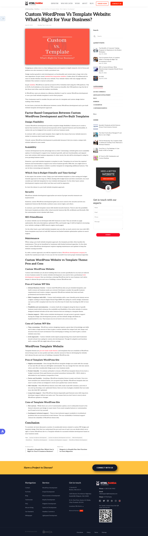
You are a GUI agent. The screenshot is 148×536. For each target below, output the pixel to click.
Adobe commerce (99, 91)
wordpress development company (58, 440)
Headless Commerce (48, 511)
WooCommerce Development (51, 495)
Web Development (77, 437)
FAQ (26, 503)
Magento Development (49, 503)
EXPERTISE (54, 3)
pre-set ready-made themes (48, 351)
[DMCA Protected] (47, 531)
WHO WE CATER (67, 3)
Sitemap (104, 532)
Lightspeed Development (49, 515)
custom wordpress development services (59, 437)
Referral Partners (74, 510)
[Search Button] (94, 36)
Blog (95, 98)
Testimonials (29, 499)
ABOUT (84, 3)
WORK (77, 3)
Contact (27, 487)
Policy (89, 532)
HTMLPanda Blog (29, 9)
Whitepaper (28, 515)
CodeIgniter (97, 105)
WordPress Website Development (78, 440)
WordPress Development (40, 440)
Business (96, 101)
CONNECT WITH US (105, 468)
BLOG (92, 3)
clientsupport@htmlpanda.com (108, 493)
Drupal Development (48, 491)
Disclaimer (80, 532)
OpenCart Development (49, 507)
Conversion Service (100, 108)
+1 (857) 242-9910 (109, 488)
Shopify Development (48, 499)
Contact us (116, 3)
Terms (96, 532)
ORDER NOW (102, 3)
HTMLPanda (108, 497)
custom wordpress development (38, 437)
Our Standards (29, 511)
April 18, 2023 (29, 25)
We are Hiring (29, 507)
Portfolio (28, 491)
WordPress (36, 9)
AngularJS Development (102, 95)
